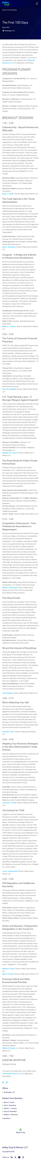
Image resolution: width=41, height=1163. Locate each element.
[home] (6, 4)
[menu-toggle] (37, 3)
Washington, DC (9, 1092)
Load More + (6, 1118)
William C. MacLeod (9, 587)
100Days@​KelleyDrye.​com (12, 1074)
